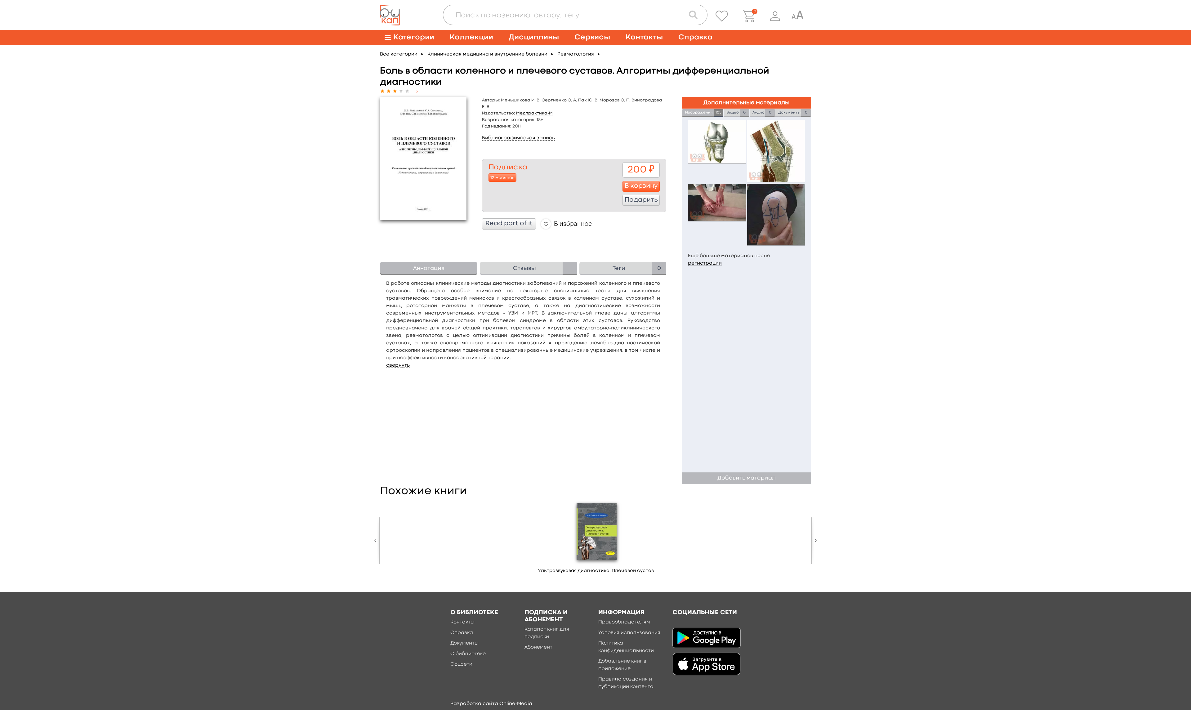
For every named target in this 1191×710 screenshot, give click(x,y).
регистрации (705, 263)
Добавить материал (746, 478)
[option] (596, 539)
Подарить (641, 200)
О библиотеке (468, 654)
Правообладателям (624, 622)
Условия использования (629, 633)
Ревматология (575, 54)
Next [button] (814, 540)
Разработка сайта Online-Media (491, 704)
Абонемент (538, 647)
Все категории (398, 54)
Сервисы (592, 37)
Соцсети (461, 664)
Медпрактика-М (534, 113)
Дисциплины (534, 37)
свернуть (398, 365)
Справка (695, 37)
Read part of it (509, 223)
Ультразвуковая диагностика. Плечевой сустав (596, 571)
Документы (464, 643)
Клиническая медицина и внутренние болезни (487, 54)
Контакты (644, 37)
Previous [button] (377, 540)
